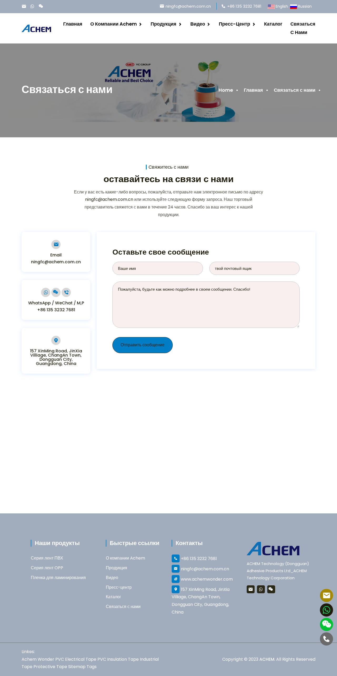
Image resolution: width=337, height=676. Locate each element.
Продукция (163, 24)
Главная (72, 24)
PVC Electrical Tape (75, 659)
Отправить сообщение (143, 345)
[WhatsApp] (33, 7)
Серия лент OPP (47, 568)
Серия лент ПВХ (47, 558)
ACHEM (266, 659)
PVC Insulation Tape (118, 659)
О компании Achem (113, 24)
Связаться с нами (302, 28)
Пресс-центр (234, 24)
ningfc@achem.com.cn (188, 6)
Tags (92, 667)
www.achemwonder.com (207, 579)
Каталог (273, 24)
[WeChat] (42, 6)
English (282, 6)
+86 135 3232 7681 (244, 6)
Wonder (46, 659)
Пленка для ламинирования (58, 578)
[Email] (25, 7)
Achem (29, 659)
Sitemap (77, 667)
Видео (197, 24)
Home (226, 90)
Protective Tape (50, 667)
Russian (305, 6)
